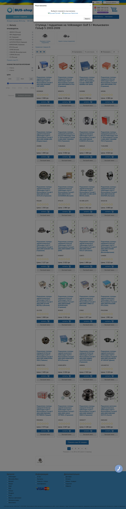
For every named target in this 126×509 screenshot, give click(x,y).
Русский (57, 13)
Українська (74, 13)
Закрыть (87, 18)
